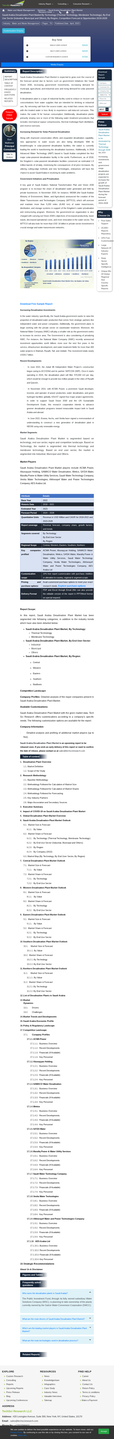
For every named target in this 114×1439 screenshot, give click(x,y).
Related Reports (8, 100)
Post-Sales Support (106, 222)
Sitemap (48, 1400)
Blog (8, 1396)
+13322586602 (21, 1425)
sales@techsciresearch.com (24, 1421)
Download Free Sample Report (36, 304)
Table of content (8, 84)
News (46, 1376)
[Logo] (13, 4)
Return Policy (88, 1388)
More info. (22, 1435)
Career (85, 1376)
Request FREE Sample (9, 115)
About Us (86, 1380)
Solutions (42, 10)
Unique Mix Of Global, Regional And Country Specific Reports (106, 280)
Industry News (50, 1392)
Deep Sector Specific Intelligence (106, 262)
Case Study (49, 1388)
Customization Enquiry (13, 31)
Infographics (49, 1384)
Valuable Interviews (53, 1396)
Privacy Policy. (16, 1432)
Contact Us (87, 1384)
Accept (104, 1431)
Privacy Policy (88, 1396)
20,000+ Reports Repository (106, 231)
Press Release (13, 1392)
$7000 (85, 57)
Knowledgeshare (51, 1380)
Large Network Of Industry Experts (106, 249)
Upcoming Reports (14, 1388)
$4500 (85, 51)
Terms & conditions (91, 1392)
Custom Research (14, 1376)
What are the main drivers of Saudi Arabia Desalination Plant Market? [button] (53, 1319)
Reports (9, 1384)
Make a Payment (89, 1400)
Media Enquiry (57, 64)
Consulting (62, 4)
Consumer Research (81, 4)
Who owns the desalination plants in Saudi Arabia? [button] (45, 1293)
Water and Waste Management (21, 10)
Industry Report (45, 4)
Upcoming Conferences (17, 1400)
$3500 (85, 45)
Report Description (10, 78)
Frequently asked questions (10, 92)
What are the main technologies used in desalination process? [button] (50, 1340)
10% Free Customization (106, 239)
